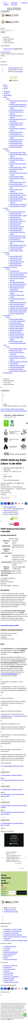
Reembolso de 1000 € (10, 954)
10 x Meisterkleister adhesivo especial (11, 789)
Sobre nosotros (8, 956)
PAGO (10, 70)
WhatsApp (17, 716)
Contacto (6, 950)
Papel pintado (8, 476)
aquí (22, 1004)
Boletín (6, 957)
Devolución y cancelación (11, 976)
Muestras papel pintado (11, 952)
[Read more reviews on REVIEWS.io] (14, 844)
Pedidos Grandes (9, 980)
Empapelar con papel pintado (12, 931)
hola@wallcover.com (7, 716)
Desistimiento (8, 967)
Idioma (6, 88)
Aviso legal (7, 971)
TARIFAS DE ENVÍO (13, 68)
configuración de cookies (11, 982)
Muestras (24, 3)
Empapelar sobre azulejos (11, 933)
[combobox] (7, 30)
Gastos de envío (8, 975)
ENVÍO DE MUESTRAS (10, 507)
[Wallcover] (10, 18)
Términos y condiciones (10, 965)
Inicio (5, 404)
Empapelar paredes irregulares (13, 935)
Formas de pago (8, 973)
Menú (5, 85)
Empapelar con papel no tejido (13, 929)
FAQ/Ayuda (7, 948)
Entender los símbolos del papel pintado (15, 940)
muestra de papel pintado (9, 674)
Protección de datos (10, 969)
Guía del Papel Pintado (10, 959)
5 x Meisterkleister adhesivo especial (11, 775)
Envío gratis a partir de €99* (10, 625)
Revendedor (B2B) (9, 978)
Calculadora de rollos (10, 946)
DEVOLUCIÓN (19, 71)
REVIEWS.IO (20, 509)
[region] (14, 858)
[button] (1, 500)
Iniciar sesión (21, 893)
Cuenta (6, 87)
